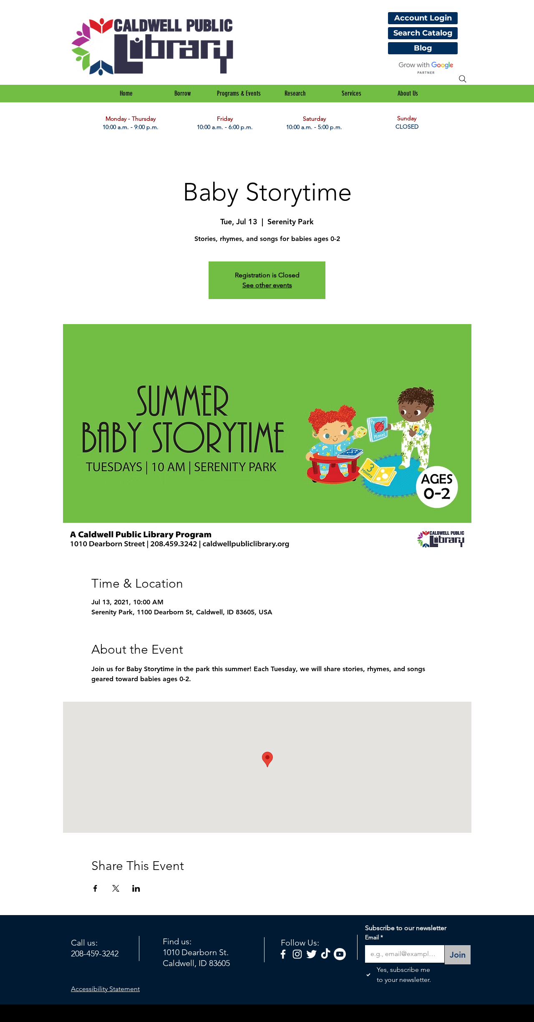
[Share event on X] (116, 888)
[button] (182, 93)
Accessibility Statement (105, 989)
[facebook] (283, 954)
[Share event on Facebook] (95, 888)
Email (374, 937)
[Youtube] (340, 954)
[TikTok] (326, 954)
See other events (267, 285)
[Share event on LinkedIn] (136, 888)
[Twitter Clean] (311, 954)
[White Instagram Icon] (297, 954)
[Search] (462, 79)
